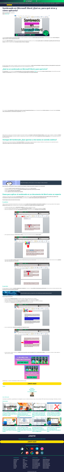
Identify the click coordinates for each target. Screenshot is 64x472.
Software (33, 3)
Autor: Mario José (6, 397)
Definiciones (32, 390)
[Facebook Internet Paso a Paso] (22, 448)
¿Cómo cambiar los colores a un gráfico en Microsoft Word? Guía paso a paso (10, 414)
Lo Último (5, 3)
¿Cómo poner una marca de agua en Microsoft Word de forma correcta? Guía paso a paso (39, 414)
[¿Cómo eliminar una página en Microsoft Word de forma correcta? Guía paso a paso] (54, 407)
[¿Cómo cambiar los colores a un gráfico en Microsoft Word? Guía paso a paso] (10, 407)
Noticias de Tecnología (46, 460)
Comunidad (15, 460)
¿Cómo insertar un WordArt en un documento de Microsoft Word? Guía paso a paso (54, 429)
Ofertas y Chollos (25, 466)
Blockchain (36, 3)
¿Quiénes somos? (16, 459)
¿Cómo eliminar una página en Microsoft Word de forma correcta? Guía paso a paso (54, 414)
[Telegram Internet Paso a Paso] (37, 448)
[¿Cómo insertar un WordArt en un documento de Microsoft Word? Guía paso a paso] (54, 421)
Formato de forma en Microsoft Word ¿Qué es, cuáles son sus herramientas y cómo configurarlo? (39, 429)
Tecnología (9, 3)
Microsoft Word (32, 389)
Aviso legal (15, 466)
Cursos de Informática (35, 460)
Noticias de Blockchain (46, 464)
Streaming (45, 3)
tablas (36, 71)
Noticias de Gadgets (46, 466)
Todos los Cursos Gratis (36, 459)
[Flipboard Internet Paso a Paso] (27, 452)
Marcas (24, 459)
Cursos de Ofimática (35, 466)
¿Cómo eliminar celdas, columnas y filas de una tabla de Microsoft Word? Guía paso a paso (24, 429)
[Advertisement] (32, 49)
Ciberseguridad (41, 3)
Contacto (14, 464)
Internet (12, 3)
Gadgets (30, 3)
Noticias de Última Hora (46, 459)
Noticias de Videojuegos (46, 465)
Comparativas (25, 464)
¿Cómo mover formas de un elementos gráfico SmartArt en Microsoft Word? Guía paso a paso (10, 429)
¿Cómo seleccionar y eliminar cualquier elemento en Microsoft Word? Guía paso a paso (24, 414)
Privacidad (15, 465)
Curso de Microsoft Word (32, 391)
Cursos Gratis (53, 3)
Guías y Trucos (25, 460)
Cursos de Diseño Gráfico (36, 464)
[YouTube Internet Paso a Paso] (32, 448)
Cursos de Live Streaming (36, 465)
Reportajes (48, 3)
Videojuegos (27, 3)
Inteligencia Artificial (22, 3)
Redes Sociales (16, 3)
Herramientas (58, 3)
